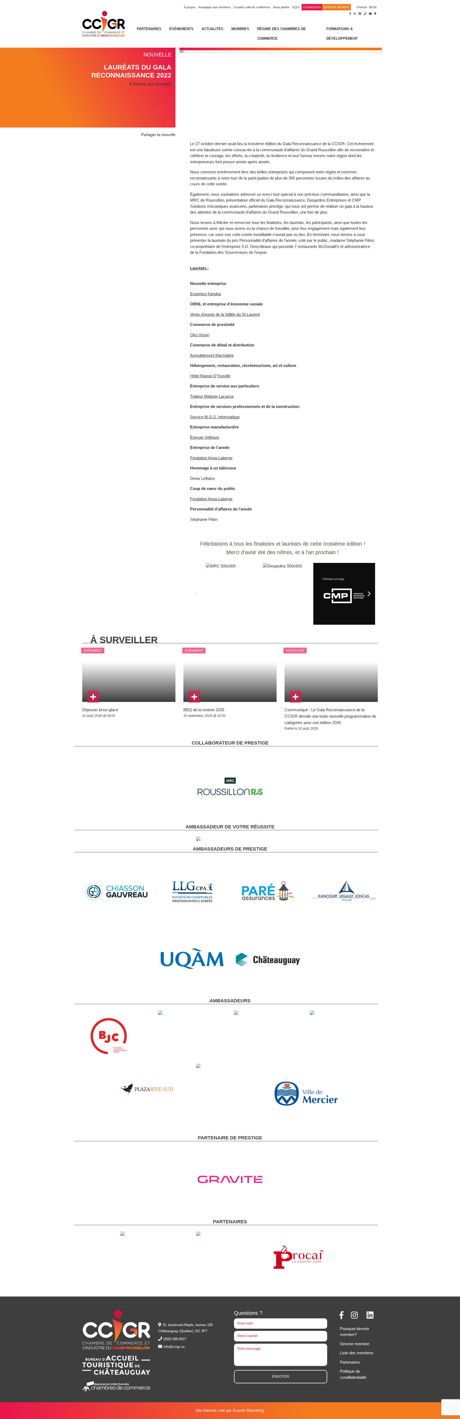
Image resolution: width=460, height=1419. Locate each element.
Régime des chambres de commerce (281, 33)
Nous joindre (281, 7)
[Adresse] (375, 13)
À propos (190, 7)
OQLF (296, 7)
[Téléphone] (365, 13)
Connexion (312, 7)
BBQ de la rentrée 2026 (203, 710)
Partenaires (149, 29)
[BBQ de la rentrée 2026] (194, 697)
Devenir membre (336, 7)
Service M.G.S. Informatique (215, 417)
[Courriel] (370, 13)
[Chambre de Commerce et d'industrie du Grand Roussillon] (103, 23)
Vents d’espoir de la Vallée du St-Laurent (225, 314)
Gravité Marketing (248, 1410)
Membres (240, 29)
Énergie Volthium (204, 437)
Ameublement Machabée (212, 355)
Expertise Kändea (205, 294)
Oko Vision (199, 335)
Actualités (212, 29)
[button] (196, 593)
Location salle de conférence (251, 7)
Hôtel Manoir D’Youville (210, 376)
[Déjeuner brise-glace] (93, 697)
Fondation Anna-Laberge (211, 458)
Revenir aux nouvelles (151, 84)
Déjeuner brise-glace (100, 710)
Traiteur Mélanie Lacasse (212, 396)
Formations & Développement (342, 33)
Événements (181, 29)
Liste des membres (356, 1353)
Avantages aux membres (214, 7)
